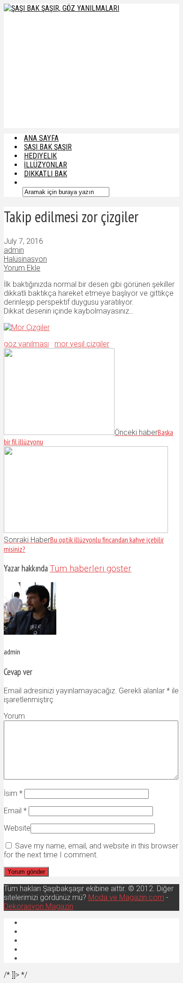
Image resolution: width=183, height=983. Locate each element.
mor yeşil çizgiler (81, 343)
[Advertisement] (65, 69)
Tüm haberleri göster (90, 568)
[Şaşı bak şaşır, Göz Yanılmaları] (61, 8)
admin (14, 250)
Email (15, 810)
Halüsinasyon (25, 259)
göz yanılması (26, 343)
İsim (13, 793)
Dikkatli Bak (45, 173)
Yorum (14, 716)
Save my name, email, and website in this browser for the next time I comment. (91, 850)
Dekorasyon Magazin (38, 906)
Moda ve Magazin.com (126, 897)
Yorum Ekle (22, 267)
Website (17, 828)
